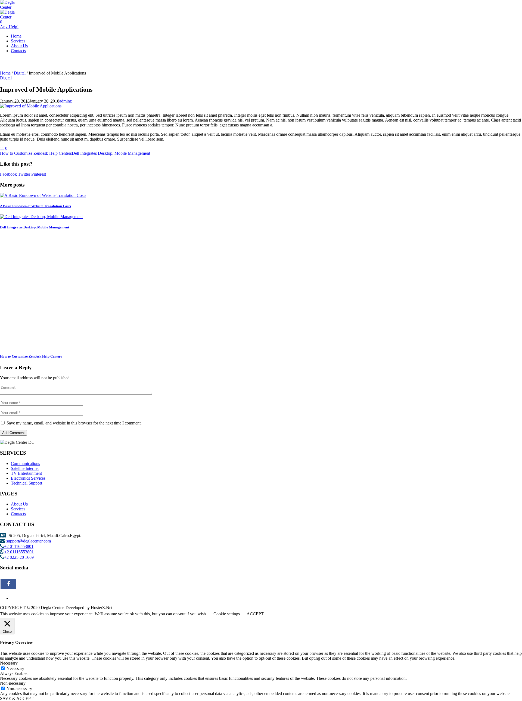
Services (18, 509)
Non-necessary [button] (13, 683)
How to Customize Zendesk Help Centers (36, 153)
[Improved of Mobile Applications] (30, 106)
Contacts (18, 513)
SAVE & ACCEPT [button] (16, 698)
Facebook (8, 174)
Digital (20, 73)
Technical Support (26, 483)
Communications (25, 463)
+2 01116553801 (18, 546)
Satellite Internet (25, 468)
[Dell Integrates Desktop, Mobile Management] (41, 216)
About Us (19, 504)
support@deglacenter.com (28, 541)
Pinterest (38, 174)
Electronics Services (28, 478)
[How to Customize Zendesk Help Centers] (79, 345)
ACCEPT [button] (255, 614)
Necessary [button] (9, 663)
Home (5, 73)
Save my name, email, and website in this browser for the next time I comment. (74, 423)
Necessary (15, 668)
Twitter (24, 174)
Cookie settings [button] (226, 614)
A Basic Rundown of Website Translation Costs (35, 206)
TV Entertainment (26, 473)
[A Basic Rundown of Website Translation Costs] (43, 195)
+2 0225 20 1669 (19, 557)
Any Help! (9, 26)
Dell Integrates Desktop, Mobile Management (111, 153)
